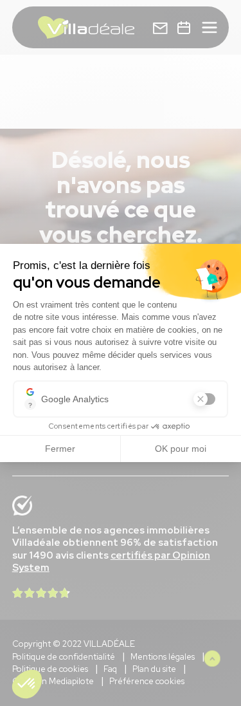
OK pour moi (180, 448)
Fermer (60, 448)
